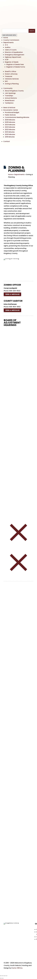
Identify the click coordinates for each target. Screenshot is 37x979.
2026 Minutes (10, 120)
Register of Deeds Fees (15, 64)
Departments (8, 42)
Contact (6, 141)
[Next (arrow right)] (2, 978)
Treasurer (8, 76)
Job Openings (10, 93)
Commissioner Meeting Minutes (17, 117)
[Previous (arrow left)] (1, 978)
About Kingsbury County (14, 91)
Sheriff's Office (10, 71)
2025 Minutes (10, 122)
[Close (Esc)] (1, 975)
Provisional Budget (12, 112)
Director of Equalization (14, 52)
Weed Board (9, 100)
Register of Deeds (11, 62)
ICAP (6, 59)
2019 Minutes (10, 137)
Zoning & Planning (12, 84)
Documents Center (10, 110)
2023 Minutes (10, 127)
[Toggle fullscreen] (4, 975)
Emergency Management (14, 55)
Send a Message (12, 294)
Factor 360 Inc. (17, 968)
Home (5, 38)
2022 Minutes (10, 129)
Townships (9, 96)
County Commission (11, 40)
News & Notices (9, 107)
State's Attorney (11, 74)
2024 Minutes (10, 125)
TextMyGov (9, 103)
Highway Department (13, 57)
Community (7, 88)
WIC (6, 81)
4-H (6, 45)
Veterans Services (12, 79)
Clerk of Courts (11, 50)
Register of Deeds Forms (15, 67)
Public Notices (10, 115)
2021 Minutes (10, 132)
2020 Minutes (10, 134)
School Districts (11, 98)
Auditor (8, 47)
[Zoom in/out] (6, 975)
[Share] (2, 975)
